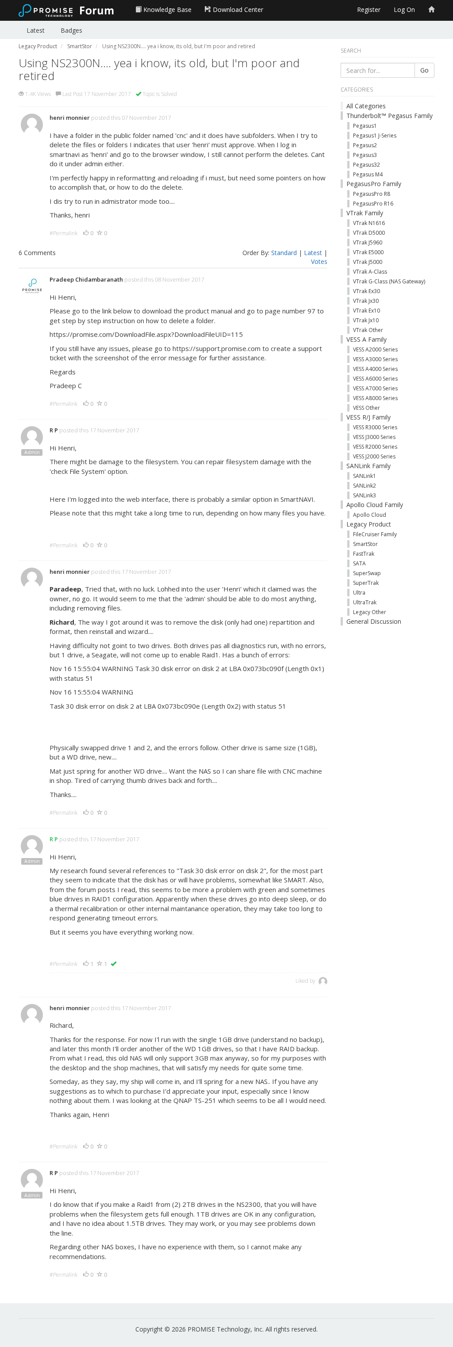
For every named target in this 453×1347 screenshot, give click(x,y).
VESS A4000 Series (375, 369)
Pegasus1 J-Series (374, 135)
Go (424, 70)
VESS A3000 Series (375, 359)
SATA (359, 563)
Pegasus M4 (368, 174)
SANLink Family (368, 466)
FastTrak (363, 553)
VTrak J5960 (367, 242)
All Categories (366, 106)
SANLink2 (364, 485)
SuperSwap (367, 573)
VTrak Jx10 (366, 320)
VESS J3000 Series (374, 437)
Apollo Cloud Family (374, 504)
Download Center (237, 9)
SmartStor (365, 544)
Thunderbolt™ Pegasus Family (389, 115)
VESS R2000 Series (375, 446)
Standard (284, 252)
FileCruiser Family (375, 534)
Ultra (359, 592)
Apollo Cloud (369, 515)
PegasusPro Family (373, 183)
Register (368, 9)
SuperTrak (366, 583)
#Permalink (63, 233)
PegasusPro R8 (371, 194)
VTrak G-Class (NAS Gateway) (389, 281)
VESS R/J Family (368, 417)
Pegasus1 (365, 126)
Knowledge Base (167, 9)
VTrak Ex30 (366, 291)
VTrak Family (364, 213)
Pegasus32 (366, 164)
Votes (319, 261)
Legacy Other (369, 612)
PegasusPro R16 (373, 203)
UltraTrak (364, 602)
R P (54, 430)
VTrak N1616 (369, 223)
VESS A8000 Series (375, 398)
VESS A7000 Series (375, 388)
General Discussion (373, 621)
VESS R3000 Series (375, 427)
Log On (404, 9)
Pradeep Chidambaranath (86, 279)
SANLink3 (364, 495)
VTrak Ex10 (366, 310)
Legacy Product (368, 524)
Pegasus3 (365, 155)
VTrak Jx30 (366, 301)
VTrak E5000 (368, 252)
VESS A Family (366, 339)
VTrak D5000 (369, 233)
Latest (36, 30)
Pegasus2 (365, 145)
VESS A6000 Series (375, 378)
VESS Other (366, 408)
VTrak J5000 (367, 262)
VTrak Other (368, 330)
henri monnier (70, 118)
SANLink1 (364, 476)
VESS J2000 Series (374, 456)
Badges (71, 30)
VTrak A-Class (370, 271)
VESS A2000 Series (375, 349)
